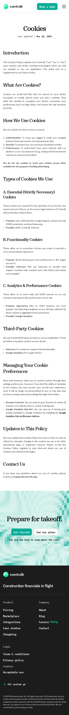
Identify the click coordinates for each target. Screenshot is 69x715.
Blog (42, 616)
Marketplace (11, 616)
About (42, 609)
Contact (44, 628)
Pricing (8, 609)
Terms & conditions (16, 654)
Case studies (12, 628)
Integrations (12, 622)
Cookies (8, 666)
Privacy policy (13, 660)
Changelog (9, 634)
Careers (44, 622)
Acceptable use (13, 672)
